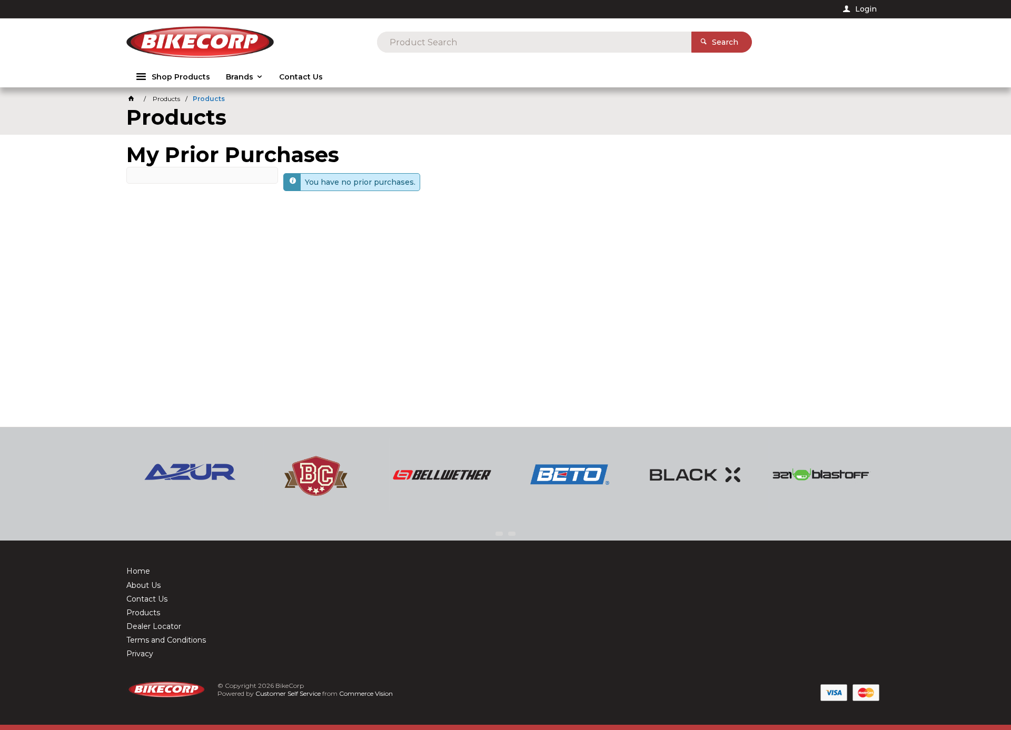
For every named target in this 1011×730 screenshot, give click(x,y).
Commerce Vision (366, 693)
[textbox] (534, 42)
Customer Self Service (288, 693)
